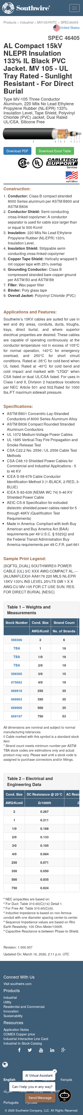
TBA (16, 648)
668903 (16, 699)
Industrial (26, 22)
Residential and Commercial (23, 1006)
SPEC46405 (69, 22)
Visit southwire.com (17, 983)
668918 (16, 690)
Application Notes (16, 1029)
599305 (16, 673)
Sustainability (13, 1015)
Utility (7, 1002)
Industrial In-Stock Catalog (22, 1043)
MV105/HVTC (47, 22)
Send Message (40, 1098)
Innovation (11, 1011)
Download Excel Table (55, 151)
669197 (16, 716)
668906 (16, 707)
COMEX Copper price (19, 1034)
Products (9, 22)
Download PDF (17, 151)
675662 (16, 682)
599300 (16, 639)
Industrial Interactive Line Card (25, 1038)
